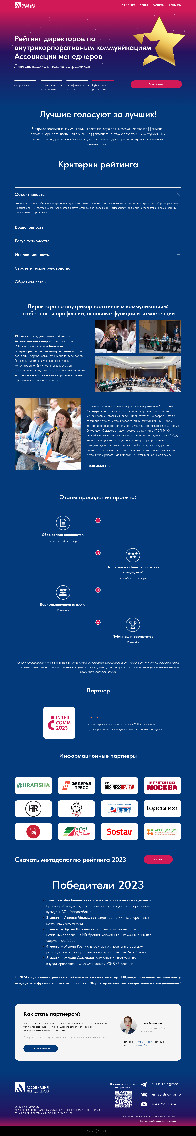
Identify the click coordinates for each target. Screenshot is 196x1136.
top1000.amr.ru (125, 977)
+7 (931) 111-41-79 (143, 1041)
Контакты (175, 5)
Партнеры (158, 5)
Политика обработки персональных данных (158, 1121)
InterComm (95, 717)
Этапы (144, 5)
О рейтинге (128, 5)
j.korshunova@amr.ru (141, 1045)
